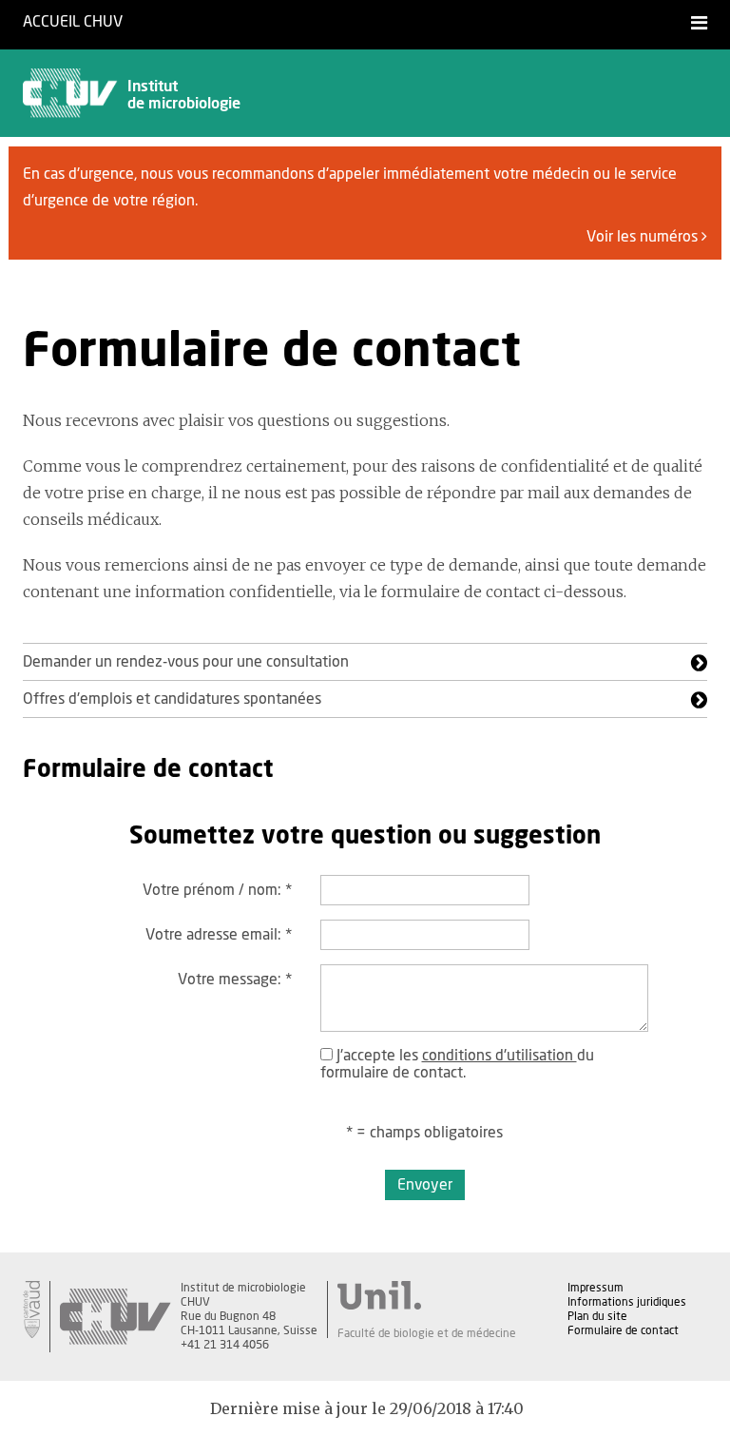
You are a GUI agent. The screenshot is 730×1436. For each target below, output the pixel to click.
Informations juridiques (626, 1302)
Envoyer (424, 1185)
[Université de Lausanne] (426, 1295)
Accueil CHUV (73, 21)
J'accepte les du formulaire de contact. (457, 1064)
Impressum (595, 1287)
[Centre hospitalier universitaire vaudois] (115, 1316)
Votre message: (235, 979)
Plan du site (597, 1316)
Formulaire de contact (623, 1330)
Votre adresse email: (218, 934)
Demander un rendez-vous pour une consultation (186, 661)
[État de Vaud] (31, 1309)
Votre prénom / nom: (217, 890)
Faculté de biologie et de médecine (426, 1333)
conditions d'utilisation (499, 1055)
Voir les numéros (643, 236)
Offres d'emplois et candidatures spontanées (172, 699)
